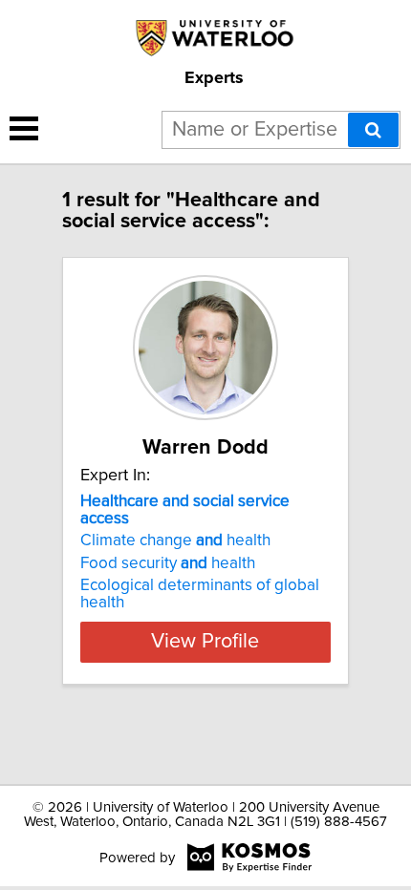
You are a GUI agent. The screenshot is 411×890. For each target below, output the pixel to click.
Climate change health (175, 540)
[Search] (373, 130)
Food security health (167, 563)
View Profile (205, 641)
